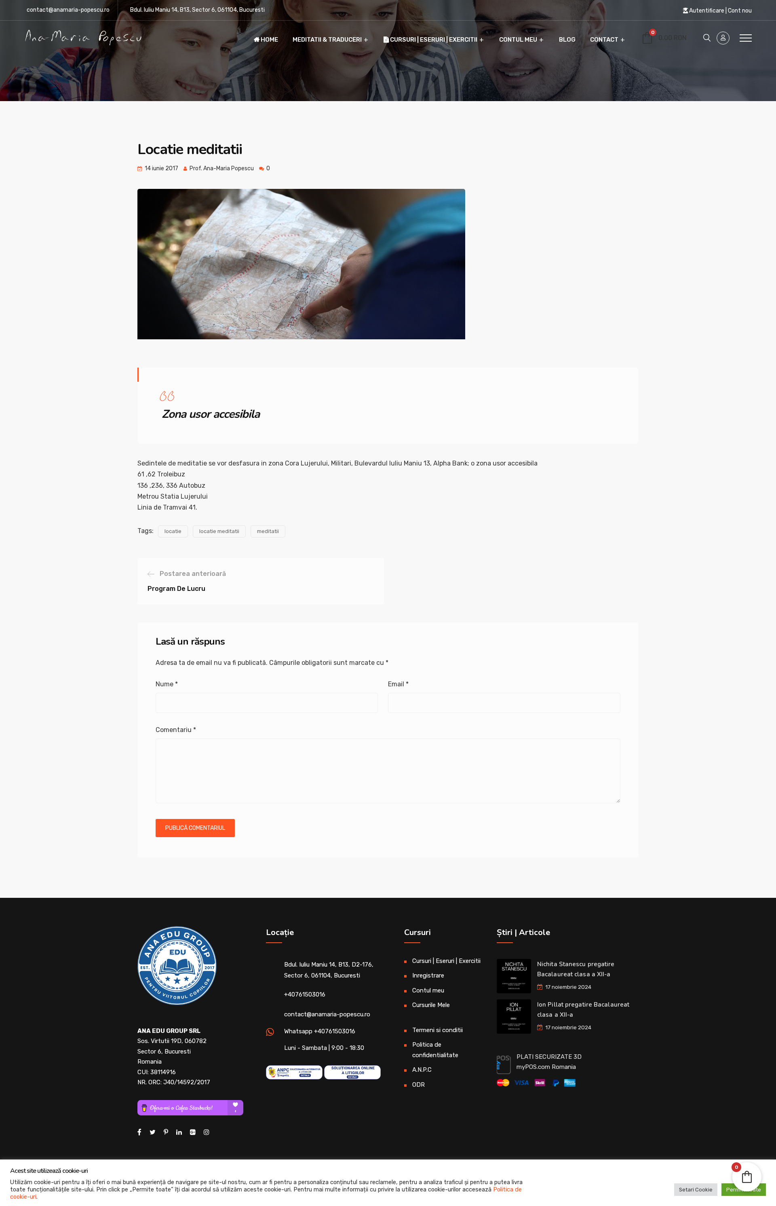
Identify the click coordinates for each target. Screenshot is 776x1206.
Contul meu (518, 39)
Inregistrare (428, 975)
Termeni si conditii (437, 1030)
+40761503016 (304, 994)
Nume (167, 684)
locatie (172, 531)
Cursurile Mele (431, 1005)
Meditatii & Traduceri (327, 39)
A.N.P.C (422, 1069)
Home (268, 39)
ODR (418, 1084)
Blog (567, 39)
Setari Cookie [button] (696, 1190)
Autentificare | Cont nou (720, 10)
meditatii (268, 531)
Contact (604, 39)
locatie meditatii (219, 531)
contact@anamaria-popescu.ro (68, 9)
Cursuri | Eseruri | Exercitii (433, 39)
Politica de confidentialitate (435, 1050)
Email (398, 684)
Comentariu (176, 730)
